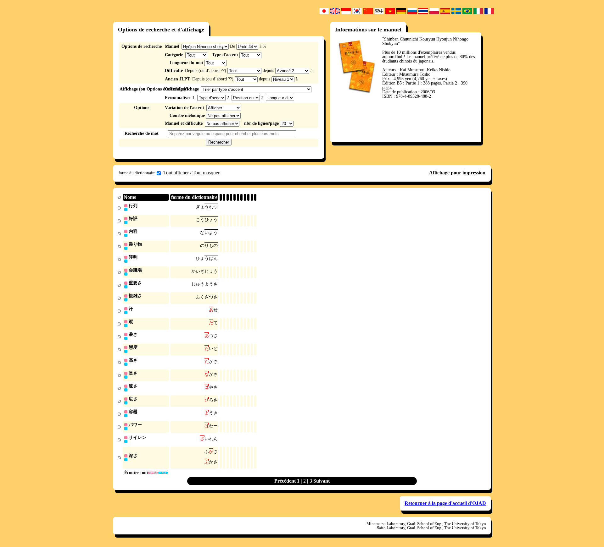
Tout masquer (206, 172)
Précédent (285, 481)
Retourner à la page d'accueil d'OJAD (445, 503)
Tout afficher (176, 172)
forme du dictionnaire (137, 172)
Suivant (321, 481)
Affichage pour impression (457, 172)
